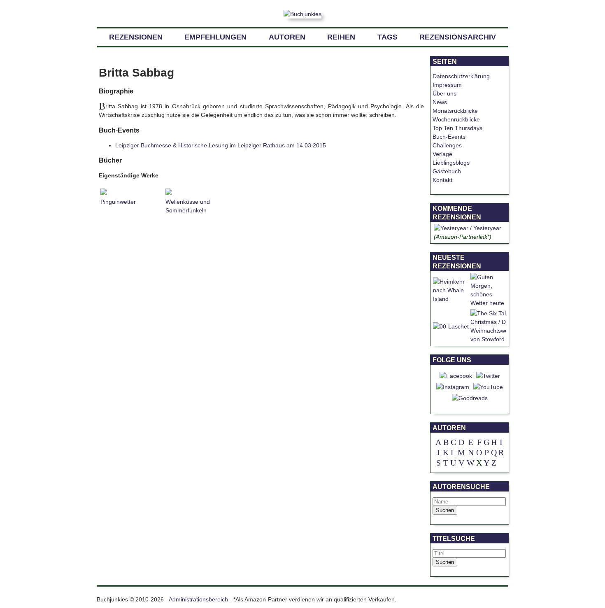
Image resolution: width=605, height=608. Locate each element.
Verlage (442, 154)
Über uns (444, 93)
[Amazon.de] (467, 228)
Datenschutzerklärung (461, 76)
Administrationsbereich (198, 599)
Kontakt (442, 180)
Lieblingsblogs (451, 162)
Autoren (287, 37)
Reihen (341, 37)
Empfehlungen (215, 37)
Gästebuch (447, 171)
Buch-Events (449, 136)
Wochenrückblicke (456, 119)
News (440, 102)
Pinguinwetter (118, 201)
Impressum (447, 85)
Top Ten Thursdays (457, 128)
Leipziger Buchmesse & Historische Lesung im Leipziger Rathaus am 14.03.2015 (220, 145)
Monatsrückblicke (455, 110)
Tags (387, 37)
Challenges (447, 145)
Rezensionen (136, 37)
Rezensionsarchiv (457, 37)
